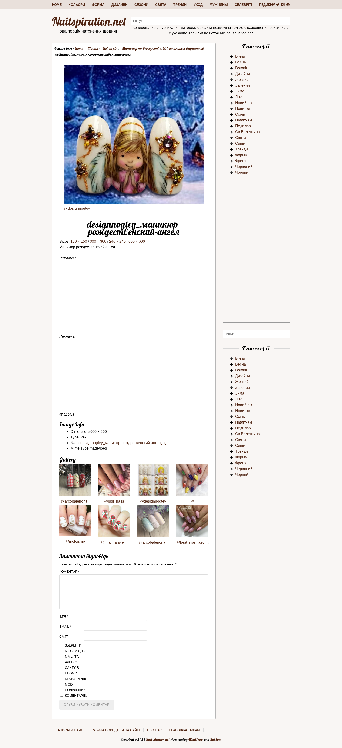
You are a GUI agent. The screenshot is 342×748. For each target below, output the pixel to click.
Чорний (241, 172)
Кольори (77, 5)
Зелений (242, 85)
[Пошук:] (210, 21)
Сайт (63, 636)
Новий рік (243, 103)
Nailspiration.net (89, 21)
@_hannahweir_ (114, 542)
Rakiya (215, 740)
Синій (240, 143)
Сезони (141, 5)
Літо (238, 97)
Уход (198, 5)
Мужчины (219, 5)
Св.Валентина (247, 132)
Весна (240, 62)
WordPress (195, 740)
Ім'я (63, 616)
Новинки (242, 109)
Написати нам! (68, 730)
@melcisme (75, 541)
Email (65, 626)
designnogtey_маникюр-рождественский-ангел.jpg (123, 443)
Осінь (240, 114)
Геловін (241, 68)
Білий (240, 56)
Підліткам (243, 120)
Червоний (243, 167)
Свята (160, 5)
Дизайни (119, 5)
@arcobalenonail (75, 501)
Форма (98, 5)
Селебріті (243, 5)
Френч (240, 161)
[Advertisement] (133, 299)
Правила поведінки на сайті (114, 730)
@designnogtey (77, 208)
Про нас (154, 730)
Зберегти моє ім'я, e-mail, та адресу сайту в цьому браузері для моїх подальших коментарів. (76, 670)
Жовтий (242, 80)
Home (57, 5)
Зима (239, 91)
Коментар (69, 571)
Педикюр (267, 5)
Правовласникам (184, 730)
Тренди (180, 5)
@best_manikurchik (192, 542)
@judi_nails (114, 501)
